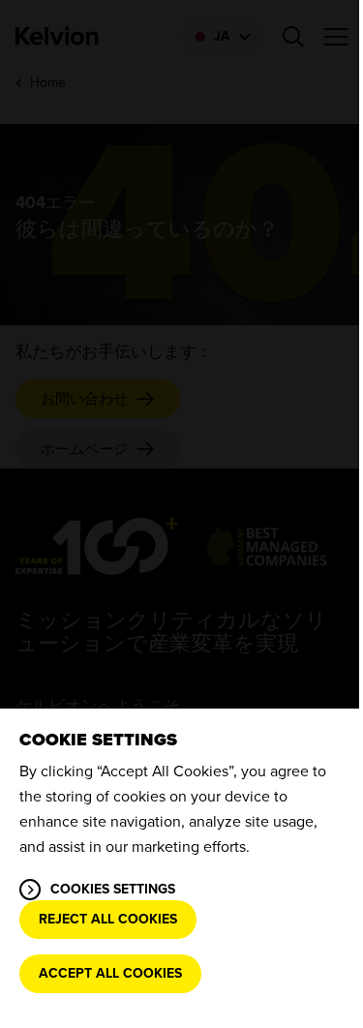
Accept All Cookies (110, 973)
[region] (181, 868)
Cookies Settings (112, 889)
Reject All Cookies (108, 919)
